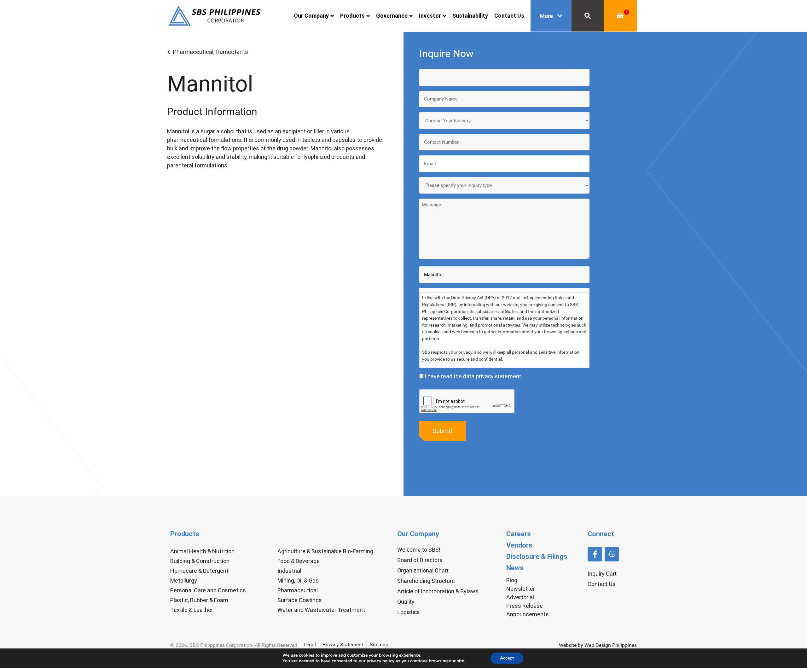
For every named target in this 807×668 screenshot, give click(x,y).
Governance (392, 15)
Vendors (519, 545)
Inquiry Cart (602, 573)
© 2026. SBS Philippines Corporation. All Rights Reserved (233, 645)
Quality (406, 601)
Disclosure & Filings (536, 557)
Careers (518, 534)
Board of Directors (419, 560)
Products (352, 15)
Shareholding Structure (426, 581)
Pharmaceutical (193, 52)
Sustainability (470, 15)
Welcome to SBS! (418, 549)
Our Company (311, 15)
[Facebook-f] (595, 554)
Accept (507, 658)
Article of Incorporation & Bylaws (437, 591)
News (515, 568)
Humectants (232, 52)
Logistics (408, 612)
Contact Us (509, 15)
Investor (430, 15)
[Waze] (612, 554)
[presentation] (467, 401)
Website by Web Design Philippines (598, 645)
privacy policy (380, 661)
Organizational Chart (423, 570)
